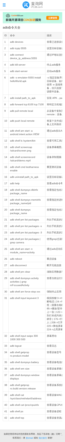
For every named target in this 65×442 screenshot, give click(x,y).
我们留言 (43, 438)
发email (29, 438)
